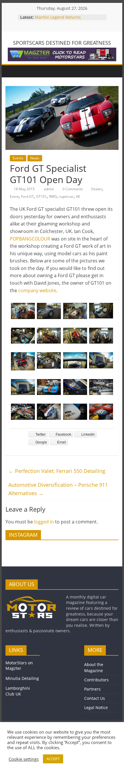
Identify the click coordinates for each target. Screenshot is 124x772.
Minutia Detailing (22, 678)
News (34, 158)
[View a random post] (113, 71)
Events (18, 158)
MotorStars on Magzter (19, 665)
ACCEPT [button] (53, 758)
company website (37, 290)
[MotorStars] (11, 71)
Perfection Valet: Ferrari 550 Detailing (56, 470)
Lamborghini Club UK (17, 691)
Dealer (96, 189)
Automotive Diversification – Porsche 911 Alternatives (58, 489)
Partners (92, 689)
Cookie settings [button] (24, 759)
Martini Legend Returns (58, 17)
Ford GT (27, 196)
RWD (53, 196)
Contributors (96, 680)
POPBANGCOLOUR (30, 239)
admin (49, 189)
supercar (66, 196)
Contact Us (94, 698)
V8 (78, 196)
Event (14, 196)
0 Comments (72, 189)
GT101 (41, 196)
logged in (44, 522)
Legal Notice (96, 707)
